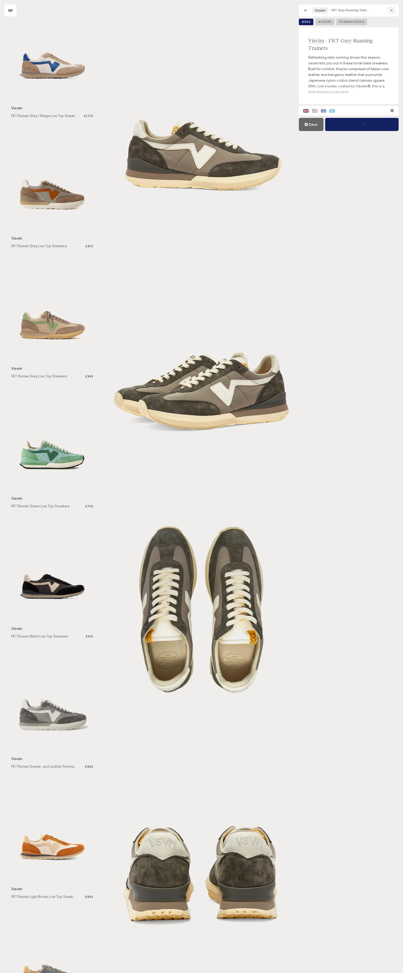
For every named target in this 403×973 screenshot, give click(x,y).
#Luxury (324, 22)
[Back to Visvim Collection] (391, 10)
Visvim (316, 40)
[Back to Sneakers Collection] (305, 10)
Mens (306, 22)
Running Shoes (351, 22)
